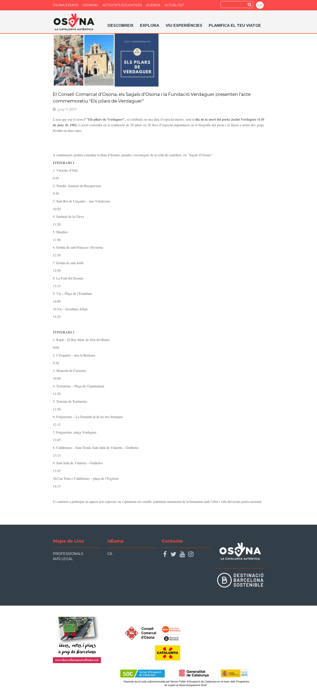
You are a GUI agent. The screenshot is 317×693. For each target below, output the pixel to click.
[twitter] (173, 554)
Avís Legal (63, 559)
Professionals (68, 554)
